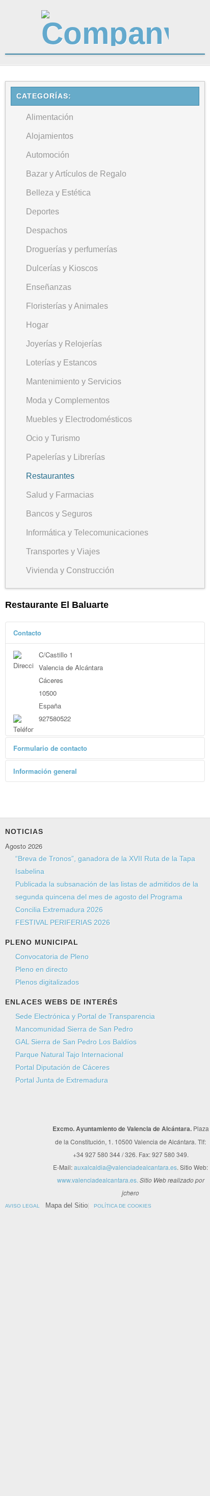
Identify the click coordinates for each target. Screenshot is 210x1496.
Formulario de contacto (50, 748)
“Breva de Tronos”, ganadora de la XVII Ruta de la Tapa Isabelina (105, 864)
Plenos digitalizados (47, 982)
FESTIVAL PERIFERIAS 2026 (62, 922)
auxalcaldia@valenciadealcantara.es (125, 1167)
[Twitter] (39, 1110)
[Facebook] (19, 1110)
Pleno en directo (41, 969)
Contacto (27, 632)
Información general (45, 771)
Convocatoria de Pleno (52, 956)
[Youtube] (58, 1110)
